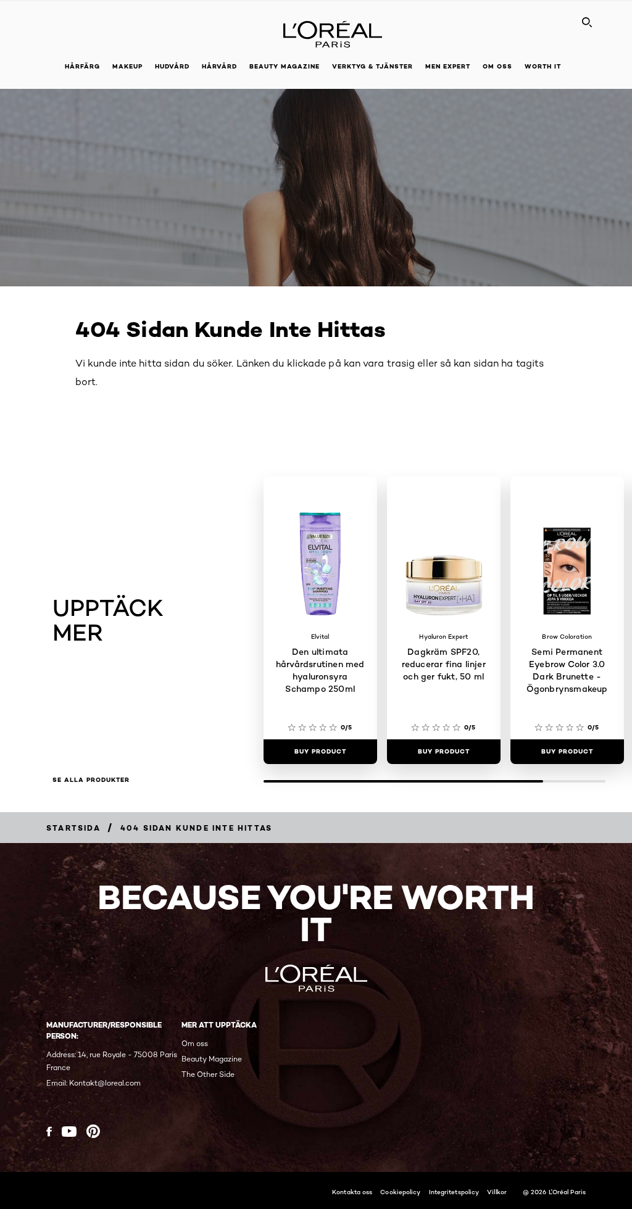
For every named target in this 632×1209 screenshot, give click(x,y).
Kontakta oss (352, 1191)
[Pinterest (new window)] (93, 1131)
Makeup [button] (127, 66)
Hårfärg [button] (82, 66)
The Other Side (208, 1074)
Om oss (194, 1043)
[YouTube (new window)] (69, 1131)
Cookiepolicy (400, 1191)
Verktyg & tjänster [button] (372, 66)
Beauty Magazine (284, 66)
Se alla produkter (91, 780)
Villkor (497, 1191)
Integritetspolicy (454, 1191)
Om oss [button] (497, 66)
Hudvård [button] (172, 66)
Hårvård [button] (219, 66)
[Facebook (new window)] (49, 1131)
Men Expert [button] (447, 66)
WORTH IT (543, 66)
